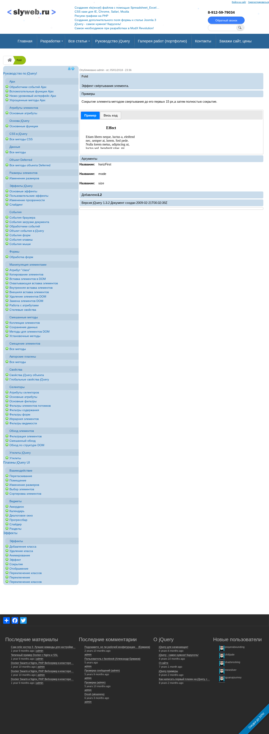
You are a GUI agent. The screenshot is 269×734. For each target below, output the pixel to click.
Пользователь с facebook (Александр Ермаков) (112, 658)
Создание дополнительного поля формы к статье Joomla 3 (115, 20)
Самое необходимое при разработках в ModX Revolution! (114, 28)
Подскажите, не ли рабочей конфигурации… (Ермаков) (117, 647)
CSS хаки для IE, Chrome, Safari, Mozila (102, 11)
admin (39, 650)
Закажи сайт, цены (235, 41)
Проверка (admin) (94, 682)
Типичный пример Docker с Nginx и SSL (34, 655)
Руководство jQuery (112, 41)
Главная (25, 41)
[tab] (90, 115)
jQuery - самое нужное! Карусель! (98, 24)
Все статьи (77, 41)
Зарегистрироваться (258, 2)
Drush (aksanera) (94, 694)
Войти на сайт (239, 2)
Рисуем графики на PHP (91, 15)
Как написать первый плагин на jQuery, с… (184, 679)
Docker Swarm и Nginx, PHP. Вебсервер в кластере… (42, 663)
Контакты (203, 41)
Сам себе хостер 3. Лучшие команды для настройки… (43, 647)
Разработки (50, 41)
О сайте (163, 663)
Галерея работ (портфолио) (162, 41)
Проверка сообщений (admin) (102, 670)
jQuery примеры (168, 671)
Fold (19, 60)
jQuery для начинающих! (173, 647)
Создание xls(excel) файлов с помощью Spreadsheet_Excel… (117, 7)
